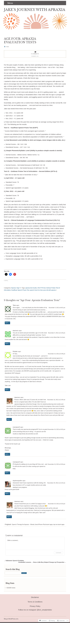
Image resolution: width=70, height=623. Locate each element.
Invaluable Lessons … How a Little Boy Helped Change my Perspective (42, 562)
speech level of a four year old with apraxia (43, 290)
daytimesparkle (17, 480)
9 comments (35, 53)
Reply (7, 323)
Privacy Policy (35, 606)
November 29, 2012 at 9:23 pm (56, 503)
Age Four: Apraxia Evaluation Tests (20, 40)
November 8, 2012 (34, 56)
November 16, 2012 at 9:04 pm (56, 464)
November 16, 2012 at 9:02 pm (56, 429)
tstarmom (15, 330)
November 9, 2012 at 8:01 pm (57, 307)
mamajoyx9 (16, 427)
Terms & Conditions (35, 602)
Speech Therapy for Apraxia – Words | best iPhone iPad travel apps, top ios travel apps (38, 524)
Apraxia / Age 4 (15, 288)
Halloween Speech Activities (14, 560)
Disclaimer (35, 597)
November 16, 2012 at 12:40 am (56, 399)
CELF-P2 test (41, 288)
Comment (58, 552)
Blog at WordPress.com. (11, 619)
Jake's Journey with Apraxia (34, 10)
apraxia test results (31, 288)
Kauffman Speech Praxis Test (20, 290)
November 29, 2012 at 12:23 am (56, 483)
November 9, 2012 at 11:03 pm (56, 333)
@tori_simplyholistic (44, 610)
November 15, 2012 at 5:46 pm (56, 353)
